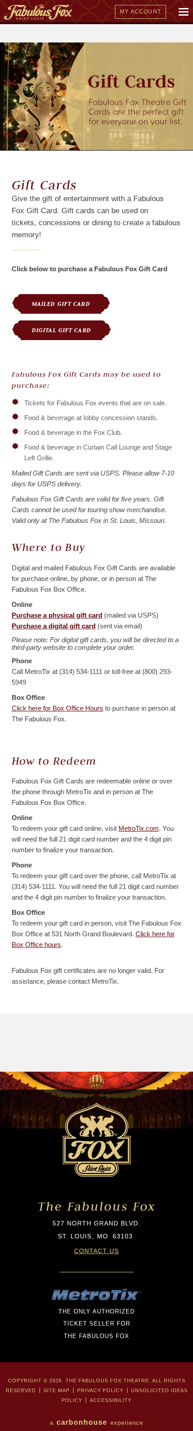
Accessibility (111, 1400)
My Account (140, 11)
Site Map (57, 1390)
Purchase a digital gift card (54, 626)
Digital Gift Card (61, 330)
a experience (96, 1422)
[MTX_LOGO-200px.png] (96, 1299)
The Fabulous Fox (97, 1206)
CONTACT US (96, 1250)
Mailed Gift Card (61, 303)
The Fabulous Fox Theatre (82, 12)
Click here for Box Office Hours (57, 708)
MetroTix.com (138, 828)
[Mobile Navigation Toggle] (184, 12)
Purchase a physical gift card (57, 615)
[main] (96, 557)
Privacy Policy (100, 1390)
